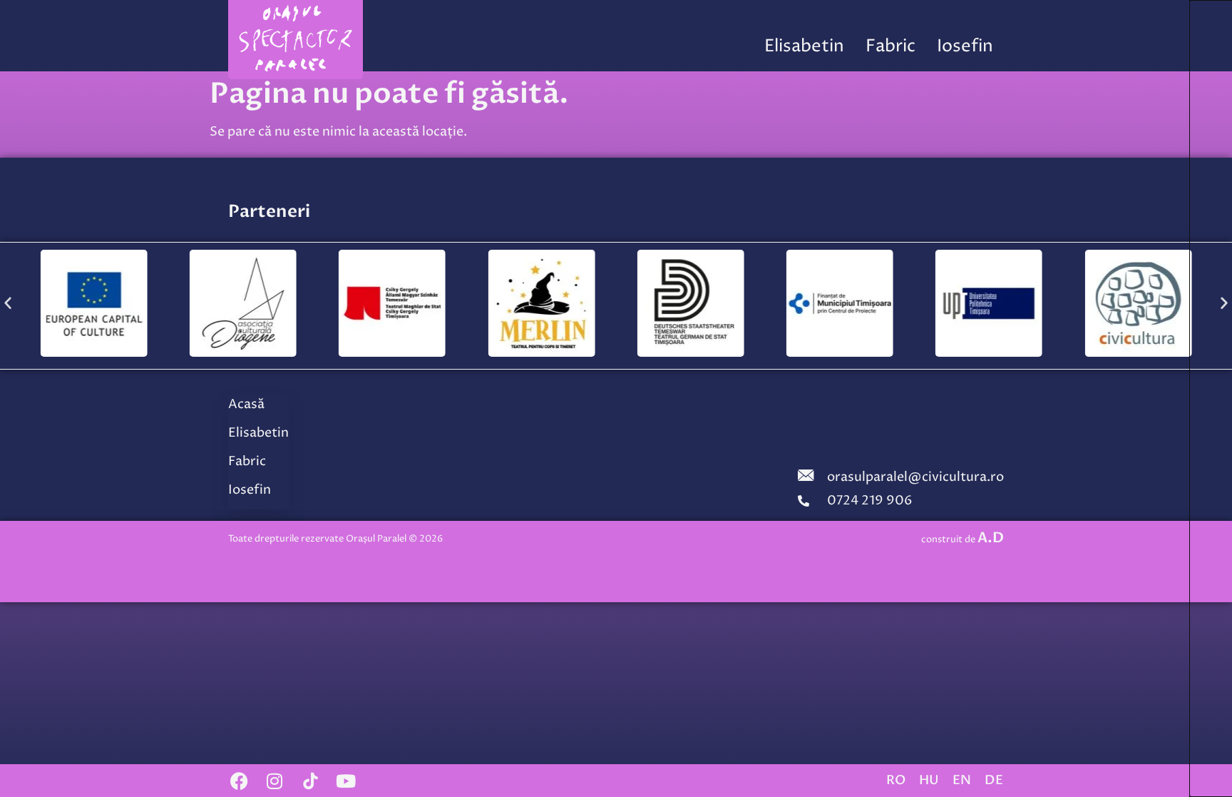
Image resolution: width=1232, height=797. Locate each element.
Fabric (890, 46)
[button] (8, 302)
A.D (990, 537)
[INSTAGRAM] (274, 780)
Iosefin (965, 46)
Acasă (246, 404)
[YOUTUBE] (345, 780)
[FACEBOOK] (239, 780)
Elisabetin (804, 46)
